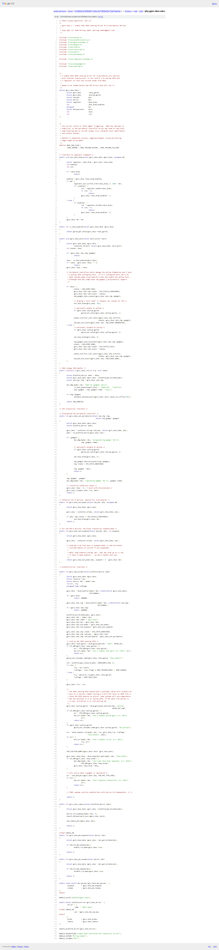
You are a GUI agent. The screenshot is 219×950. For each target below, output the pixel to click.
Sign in (214, 4)
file (100, 17)
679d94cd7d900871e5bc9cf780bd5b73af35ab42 (98, 11)
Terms (26, 946)
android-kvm (60, 11)
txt (209, 946)
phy (141, 11)
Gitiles (14, 946)
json (215, 946)
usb (135, 11)
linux (70, 11)
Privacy (20, 946)
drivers (128, 11)
